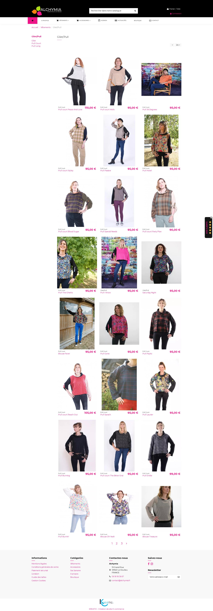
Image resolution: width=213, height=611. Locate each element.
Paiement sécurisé (40, 570)
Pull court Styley (65, 171)
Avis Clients (207, 228)
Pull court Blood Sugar (68, 232)
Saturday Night (149, 293)
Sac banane (75, 570)
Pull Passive (105, 171)
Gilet (34, 41)
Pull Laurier (148, 415)
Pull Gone (104, 354)
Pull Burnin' (63, 537)
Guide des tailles (39, 577)
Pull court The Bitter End (111, 476)
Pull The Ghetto (65, 293)
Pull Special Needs (108, 232)
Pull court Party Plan (152, 232)
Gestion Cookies (39, 581)
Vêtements (75, 564)
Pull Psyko (147, 354)
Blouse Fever (64, 354)
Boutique (74, 577)
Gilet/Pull (36, 36)
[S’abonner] (178, 577)
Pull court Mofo (107, 110)
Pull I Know (105, 293)
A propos (74, 574)
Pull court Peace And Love (70, 110)
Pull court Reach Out (68, 415)
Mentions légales (39, 564)
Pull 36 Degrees (150, 110)
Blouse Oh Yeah (107, 537)
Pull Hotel (147, 171)
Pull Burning (64, 476)
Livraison (35, 574)
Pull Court (36, 43)
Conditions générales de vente (45, 567)
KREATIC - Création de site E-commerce (106, 609)
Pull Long (36, 46)
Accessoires (75, 567)
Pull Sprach (105, 415)
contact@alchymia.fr (121, 580)
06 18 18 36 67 (118, 576)
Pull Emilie (147, 476)
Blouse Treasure (150, 537)
